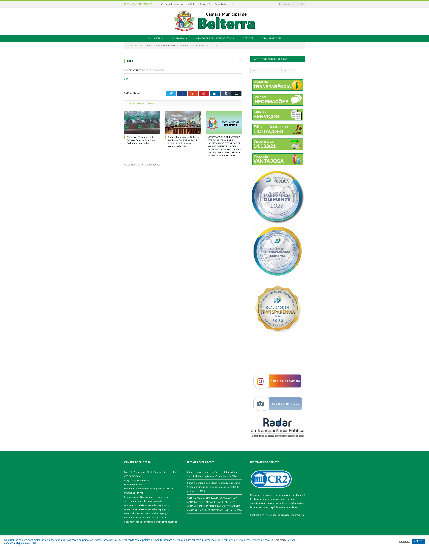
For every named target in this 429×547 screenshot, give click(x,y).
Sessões (248, 38)
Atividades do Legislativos (213, 38)
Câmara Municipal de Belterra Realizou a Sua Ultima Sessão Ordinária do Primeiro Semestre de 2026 (199, 4)
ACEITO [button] (418, 541)
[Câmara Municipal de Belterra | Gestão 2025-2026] (214, 20)
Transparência (271, 38)
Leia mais (279, 539)
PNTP (264, 514)
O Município (155, 38)
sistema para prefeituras (291, 494)
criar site (270, 494)
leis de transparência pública (265, 507)
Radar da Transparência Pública (287, 514)
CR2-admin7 (134, 70)
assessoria (273, 498)
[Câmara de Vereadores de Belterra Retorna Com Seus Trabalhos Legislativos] (142, 122)
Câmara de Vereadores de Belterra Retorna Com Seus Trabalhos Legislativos (141, 140)
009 (126, 79)
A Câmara (178, 38)
